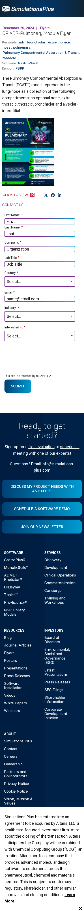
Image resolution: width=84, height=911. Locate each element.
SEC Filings (53, 689)
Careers (10, 756)
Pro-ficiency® (15, 602)
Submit (18, 386)
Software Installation (13, 685)
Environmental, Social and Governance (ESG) (57, 656)
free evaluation (41, 446)
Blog (8, 637)
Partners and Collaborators (15, 773)
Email (9, 292)
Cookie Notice (16, 791)
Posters (10, 660)
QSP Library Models (14, 612)
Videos (9, 695)
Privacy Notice (16, 783)
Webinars (12, 710)
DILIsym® (12, 587)
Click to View (15, 195)
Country (11, 273)
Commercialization (59, 583)
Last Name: (13, 227)
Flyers (9, 653)
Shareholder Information (55, 699)
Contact (10, 748)
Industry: (11, 308)
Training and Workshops (54, 600)
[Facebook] (53, 195)
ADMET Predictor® (13, 577)
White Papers (15, 703)
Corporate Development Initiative (55, 713)
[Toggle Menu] (75, 8)
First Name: (13, 215)
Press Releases (17, 676)
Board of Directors (52, 639)
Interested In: (14, 327)
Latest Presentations (56, 672)
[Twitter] (46, 195)
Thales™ (11, 594)
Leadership (13, 764)
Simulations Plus (18, 741)
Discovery (52, 560)
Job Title (11, 258)
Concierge (53, 590)
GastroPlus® (14, 560)
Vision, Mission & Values (18, 801)
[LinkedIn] (59, 195)
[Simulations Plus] (28, 8)
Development (55, 567)
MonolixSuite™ (16, 567)
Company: (12, 242)
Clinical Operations (60, 575)
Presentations (15, 668)
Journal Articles (17, 645)
